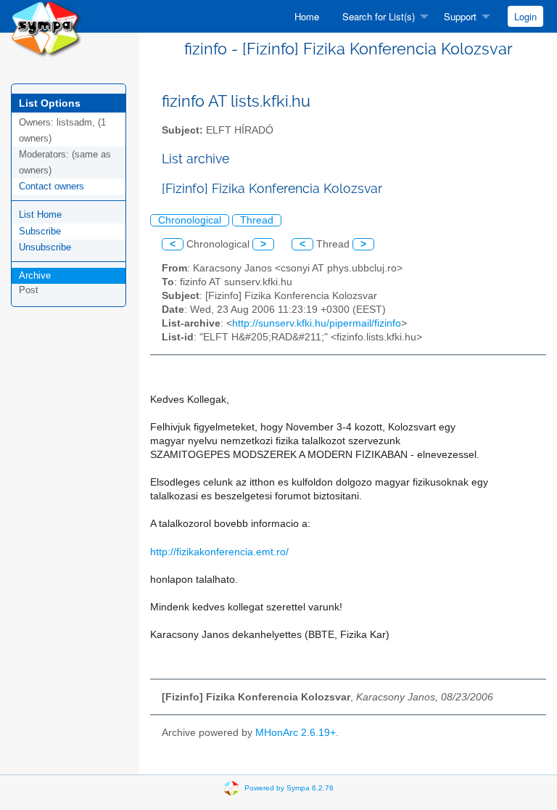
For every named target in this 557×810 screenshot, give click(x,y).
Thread (256, 220)
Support (460, 16)
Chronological (189, 220)
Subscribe (40, 231)
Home (306, 16)
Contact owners (51, 186)
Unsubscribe (45, 247)
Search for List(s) (378, 16)
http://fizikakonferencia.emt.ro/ (219, 552)
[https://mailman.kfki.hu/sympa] (46, 27)
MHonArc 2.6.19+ (295, 732)
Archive (35, 275)
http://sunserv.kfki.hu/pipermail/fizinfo (316, 323)
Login (525, 16)
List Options (50, 103)
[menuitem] (307, 16)
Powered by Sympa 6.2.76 (289, 787)
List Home (40, 214)
